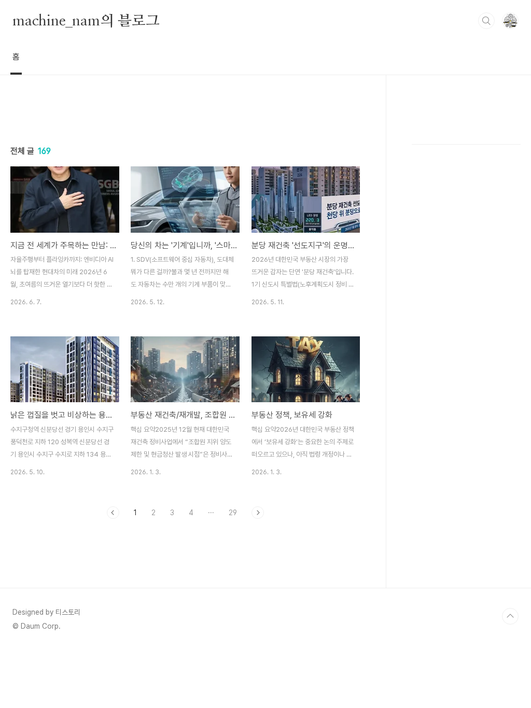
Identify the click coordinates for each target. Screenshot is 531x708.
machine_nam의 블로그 (86, 20)
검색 (486, 21)
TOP (510, 616)
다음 (257, 512)
